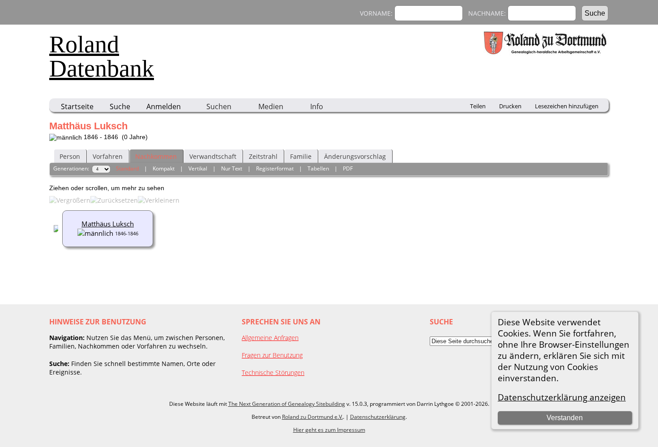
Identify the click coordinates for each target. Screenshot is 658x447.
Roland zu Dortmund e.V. (312, 417)
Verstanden (565, 417)
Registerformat (275, 168)
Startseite (77, 106)
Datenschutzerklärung (378, 417)
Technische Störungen (273, 372)
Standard (127, 168)
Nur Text (231, 168)
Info (316, 106)
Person (70, 156)
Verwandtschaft (212, 156)
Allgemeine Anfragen (270, 337)
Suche (120, 106)
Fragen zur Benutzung (272, 355)
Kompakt (164, 168)
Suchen (218, 106)
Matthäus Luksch (107, 223)
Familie (301, 156)
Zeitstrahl (263, 156)
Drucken (510, 106)
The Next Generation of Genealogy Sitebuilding (286, 404)
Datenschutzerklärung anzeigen (562, 397)
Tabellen (318, 168)
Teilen (478, 106)
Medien (270, 106)
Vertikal (197, 168)
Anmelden (163, 106)
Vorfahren (108, 156)
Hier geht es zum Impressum (329, 430)
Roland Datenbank (101, 56)
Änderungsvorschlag (355, 156)
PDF (348, 168)
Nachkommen (156, 156)
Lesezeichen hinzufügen (566, 106)
